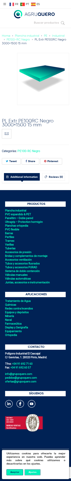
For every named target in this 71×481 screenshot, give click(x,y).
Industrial (58, 35)
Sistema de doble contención (22, 271)
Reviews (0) (55, 177)
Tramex (9, 240)
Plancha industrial (27, 35)
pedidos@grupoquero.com (21, 377)
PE (45, 35)
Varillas (9, 244)
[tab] (22, 177)
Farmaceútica (13, 323)
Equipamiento (13, 331)
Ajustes (33, 472)
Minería (9, 316)
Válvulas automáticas (18, 278)
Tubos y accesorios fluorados (22, 263)
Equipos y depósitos (17, 312)
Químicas (10, 304)
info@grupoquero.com (18, 373)
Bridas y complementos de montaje (26, 255)
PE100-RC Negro (18, 39)
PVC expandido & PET (18, 214)
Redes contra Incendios (19, 308)
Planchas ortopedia (16, 225)
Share (31, 161)
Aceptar (14, 472)
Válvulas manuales (16, 274)
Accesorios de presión (18, 252)
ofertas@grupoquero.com (20, 381)
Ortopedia (11, 334)
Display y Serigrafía (16, 327)
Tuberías (10, 248)
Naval (8, 319)
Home (6, 35)
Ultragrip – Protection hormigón (24, 221)
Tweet (13, 161)
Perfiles (9, 237)
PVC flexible (12, 229)
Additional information (24, 177)
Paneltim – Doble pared (19, 218)
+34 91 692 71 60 (22, 363)
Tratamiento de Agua (18, 300)
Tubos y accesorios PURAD (21, 267)
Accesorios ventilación (18, 259)
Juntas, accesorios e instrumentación (27, 282)
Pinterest (52, 161)
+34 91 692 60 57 (20, 367)
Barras (9, 233)
